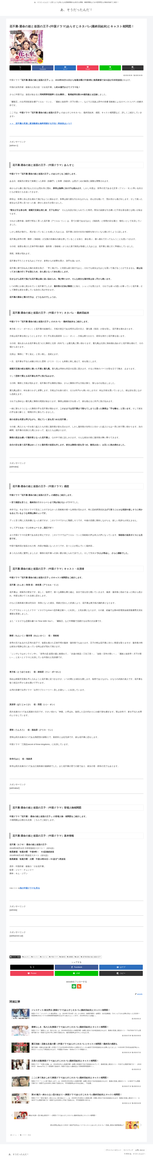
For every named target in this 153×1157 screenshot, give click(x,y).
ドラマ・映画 (16, 957)
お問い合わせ (140, 1150)
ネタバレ (44, 957)
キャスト (35, 957)
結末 (77, 957)
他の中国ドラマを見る (30, 888)
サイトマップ (128, 1150)
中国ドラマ (54, 957)
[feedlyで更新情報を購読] (74, 986)
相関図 (71, 957)
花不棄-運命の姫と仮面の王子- (92, 957)
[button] (132, 67)
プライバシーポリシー (113, 1150)
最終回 (63, 957)
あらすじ (27, 957)
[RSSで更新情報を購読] (79, 986)
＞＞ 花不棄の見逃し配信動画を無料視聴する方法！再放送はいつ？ (41, 123)
